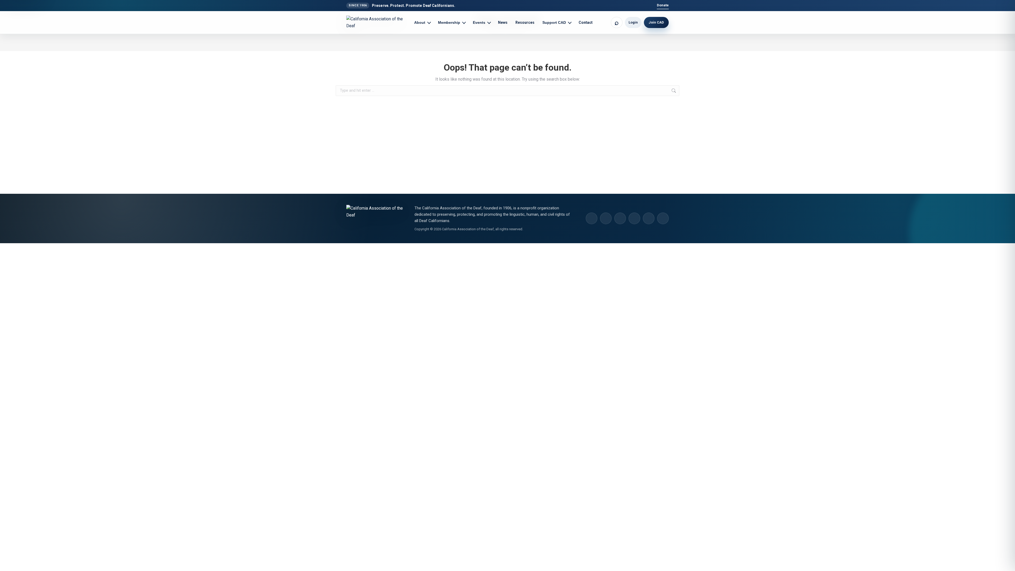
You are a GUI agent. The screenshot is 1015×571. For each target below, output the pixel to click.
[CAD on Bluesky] (663, 218)
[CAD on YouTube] (634, 218)
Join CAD (656, 22)
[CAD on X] (648, 218)
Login (633, 22)
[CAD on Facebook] (620, 218)
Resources (524, 22)
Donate (663, 5)
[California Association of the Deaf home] (378, 22)
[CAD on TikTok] (606, 218)
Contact (586, 22)
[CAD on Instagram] (591, 218)
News (503, 22)
